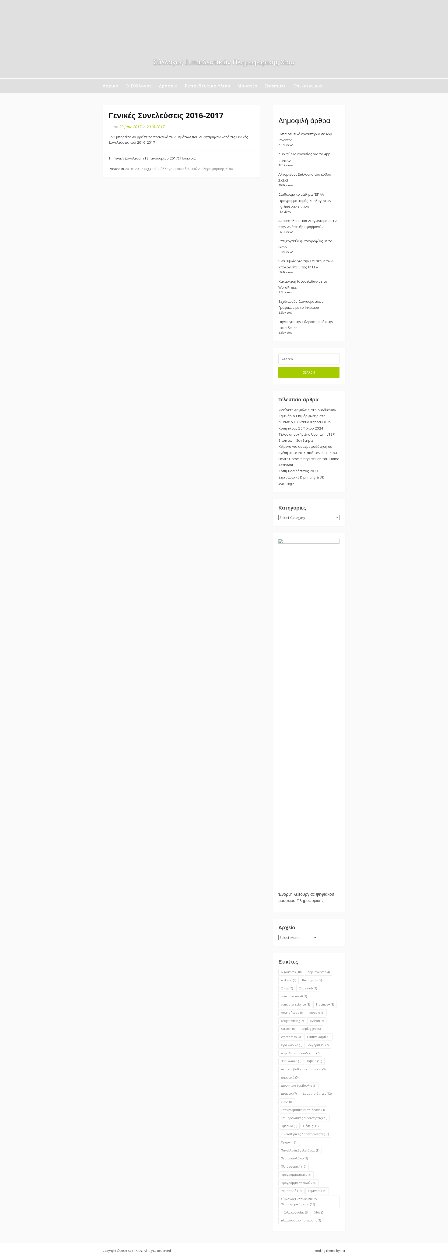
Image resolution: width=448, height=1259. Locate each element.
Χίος (319, 1212)
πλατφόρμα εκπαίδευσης (301, 1220)
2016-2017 (155, 126)
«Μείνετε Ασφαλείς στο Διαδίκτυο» (307, 409)
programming (292, 1021)
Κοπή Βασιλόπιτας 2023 (298, 470)
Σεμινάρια (317, 1191)
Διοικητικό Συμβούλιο (298, 1085)
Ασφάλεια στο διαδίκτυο (300, 1053)
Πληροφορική (293, 1166)
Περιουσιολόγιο (294, 1158)
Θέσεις (310, 1126)
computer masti (294, 996)
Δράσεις (168, 86)
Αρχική (111, 86)
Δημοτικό (289, 1077)
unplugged (311, 1029)
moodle (316, 1012)
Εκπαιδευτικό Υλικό (207, 86)
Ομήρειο (289, 1142)
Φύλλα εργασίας (294, 1212)
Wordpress (291, 1037)
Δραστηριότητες (317, 1093)
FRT (342, 1251)
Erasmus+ (275, 86)
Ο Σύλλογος (139, 86)
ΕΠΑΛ (286, 1101)
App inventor (319, 972)
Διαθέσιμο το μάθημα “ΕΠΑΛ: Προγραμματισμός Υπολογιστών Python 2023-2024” (304, 200)
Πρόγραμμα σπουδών (298, 1183)
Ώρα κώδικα (291, 1045)
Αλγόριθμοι (318, 1045)
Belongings (312, 980)
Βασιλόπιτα (291, 1061)
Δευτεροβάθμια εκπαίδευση (303, 1069)
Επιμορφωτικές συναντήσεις (304, 1118)
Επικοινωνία (307, 86)
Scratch (288, 1029)
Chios (287, 988)
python (317, 1021)
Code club (308, 988)
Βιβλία (314, 1061)
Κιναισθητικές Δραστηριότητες (305, 1134)
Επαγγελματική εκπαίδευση (303, 1110)
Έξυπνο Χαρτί (318, 1037)
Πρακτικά (188, 158)
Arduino (288, 980)
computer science (295, 1004)
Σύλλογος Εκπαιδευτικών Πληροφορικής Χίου (195, 168)
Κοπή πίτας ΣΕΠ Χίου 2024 (300, 428)
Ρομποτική (291, 1191)
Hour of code (292, 1012)
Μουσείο (247, 86)
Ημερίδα (289, 1126)
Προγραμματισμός (296, 1174)
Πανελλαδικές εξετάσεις (300, 1150)
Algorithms (291, 972)
